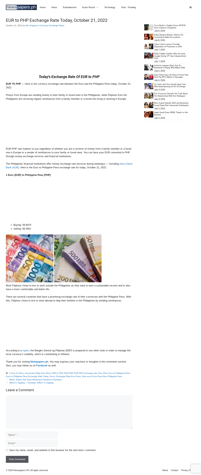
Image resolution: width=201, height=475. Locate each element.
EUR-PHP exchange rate (85, 373)
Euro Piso (102, 373)
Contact (174, 470)
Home (43, 7)
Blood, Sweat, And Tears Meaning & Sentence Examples (35, 379)
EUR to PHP (57, 373)
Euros (52, 376)
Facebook (41, 365)
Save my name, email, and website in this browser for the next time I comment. (52, 450)
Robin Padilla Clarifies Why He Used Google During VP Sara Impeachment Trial (170, 56)
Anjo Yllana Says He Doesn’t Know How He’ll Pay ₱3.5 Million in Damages (171, 76)
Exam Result (88, 7)
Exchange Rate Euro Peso (68, 376)
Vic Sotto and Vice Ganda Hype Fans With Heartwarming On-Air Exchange (170, 85)
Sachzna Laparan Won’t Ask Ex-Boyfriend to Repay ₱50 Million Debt (169, 66)
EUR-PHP (68, 373)
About (165, 470)
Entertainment (69, 7)
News (54, 7)
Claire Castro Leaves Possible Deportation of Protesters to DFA (168, 45)
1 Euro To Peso (16, 373)
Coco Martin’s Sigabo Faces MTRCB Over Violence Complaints (170, 26)
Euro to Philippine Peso (119, 373)
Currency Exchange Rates (52, 25)
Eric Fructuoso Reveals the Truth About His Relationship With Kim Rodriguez (171, 94)
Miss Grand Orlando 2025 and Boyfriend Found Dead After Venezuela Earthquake (171, 104)
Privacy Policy (188, 470)
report (26, 350)
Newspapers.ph (39, 361)
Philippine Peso (115, 376)
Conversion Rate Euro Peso (38, 373)
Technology (109, 7)
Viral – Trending (128, 7)
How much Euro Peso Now (94, 376)
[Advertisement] (69, 52)
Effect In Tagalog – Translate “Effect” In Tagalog (31, 383)
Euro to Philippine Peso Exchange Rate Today (27, 376)
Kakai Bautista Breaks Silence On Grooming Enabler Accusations (168, 36)
